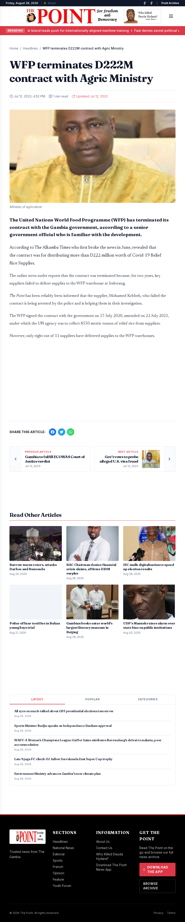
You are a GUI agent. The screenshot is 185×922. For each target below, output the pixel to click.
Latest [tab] (37, 699)
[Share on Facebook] (52, 432)
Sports (57, 860)
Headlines (30, 48)
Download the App (158, 869)
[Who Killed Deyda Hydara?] (142, 16)
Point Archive (170, 3)
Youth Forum (62, 886)
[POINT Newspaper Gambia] (144, 3)
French (58, 867)
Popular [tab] (92, 699)
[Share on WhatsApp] (70, 432)
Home (13, 48)
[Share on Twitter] (61, 432)
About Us (103, 841)
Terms (171, 913)
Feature (58, 879)
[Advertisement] (92, 382)
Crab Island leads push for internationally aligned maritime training (55, 30)
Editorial (59, 854)
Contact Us (104, 848)
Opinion (58, 873)
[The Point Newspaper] (151, 3)
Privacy (158, 913)
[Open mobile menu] (171, 16)
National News (63, 848)
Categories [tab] (148, 699)
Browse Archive (150, 886)
